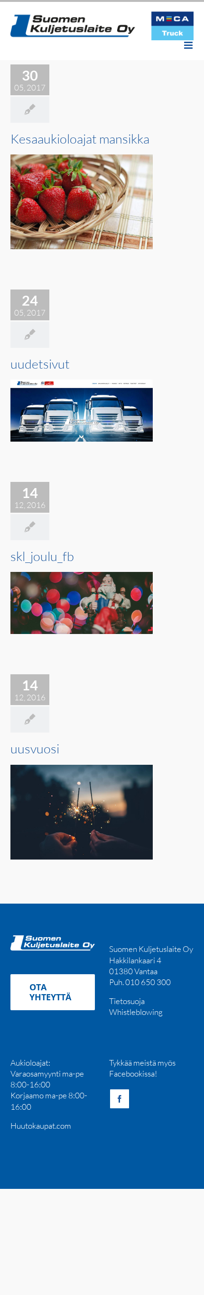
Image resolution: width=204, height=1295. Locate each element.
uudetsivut (40, 363)
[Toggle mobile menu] (189, 45)
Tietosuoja (127, 1001)
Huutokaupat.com (40, 1126)
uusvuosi (34, 748)
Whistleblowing (136, 1012)
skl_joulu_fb (42, 556)
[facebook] (119, 1098)
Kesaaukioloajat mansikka (79, 138)
